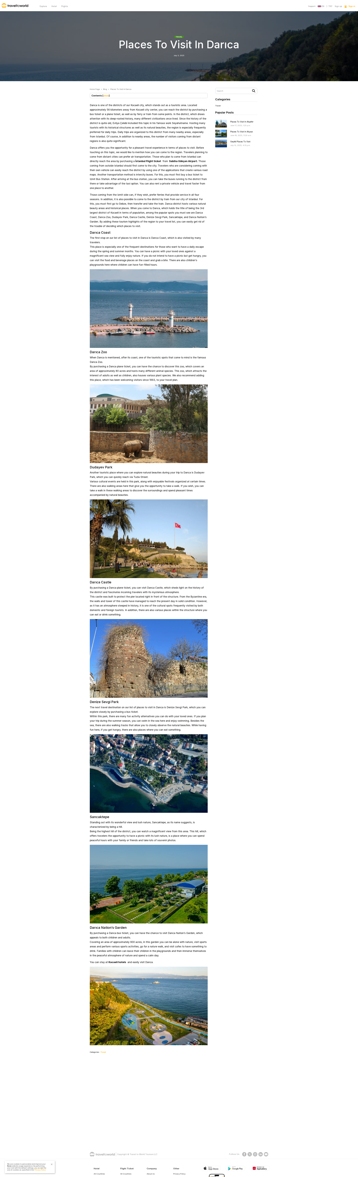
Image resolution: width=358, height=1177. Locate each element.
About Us (151, 1174)
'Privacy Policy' (40, 1170)
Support (311, 6)
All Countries (99, 1174)
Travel (179, 37)
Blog (105, 89)
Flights (64, 6)
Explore (43, 6)
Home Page (95, 89)
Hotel (54, 6)
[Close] (52, 1164)
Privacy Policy (179, 1174)
